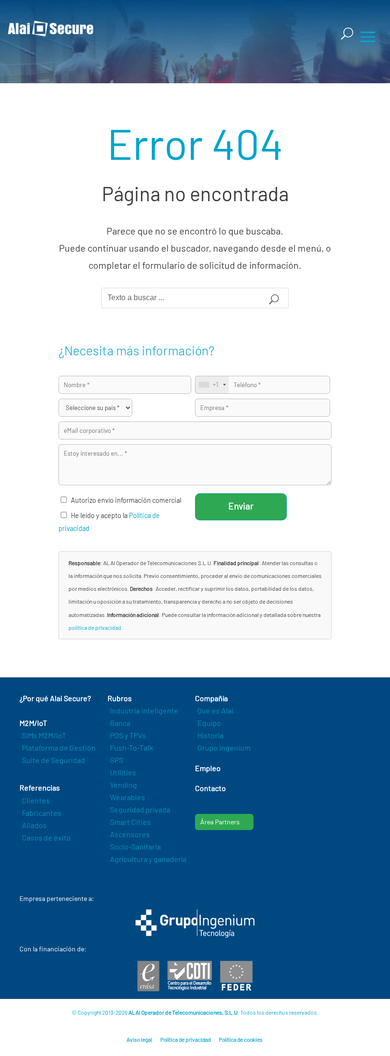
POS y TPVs (128, 735)
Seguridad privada (140, 809)
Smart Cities (130, 821)
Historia (210, 735)
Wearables (127, 797)
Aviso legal (139, 1039)
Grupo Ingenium (224, 747)
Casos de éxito (46, 837)
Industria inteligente (144, 710)
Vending (123, 784)
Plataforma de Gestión (59, 747)
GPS (116, 759)
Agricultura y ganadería (148, 858)
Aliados (34, 825)
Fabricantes (41, 812)
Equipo (209, 722)
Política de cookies (241, 1039)
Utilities (123, 772)
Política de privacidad (185, 1039)
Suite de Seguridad (53, 759)
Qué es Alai (215, 710)
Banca (120, 722)
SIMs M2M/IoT (44, 735)
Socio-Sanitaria (135, 846)
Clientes (36, 800)
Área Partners (220, 822)
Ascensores (130, 834)
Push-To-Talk (131, 747)
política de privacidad (94, 627)
